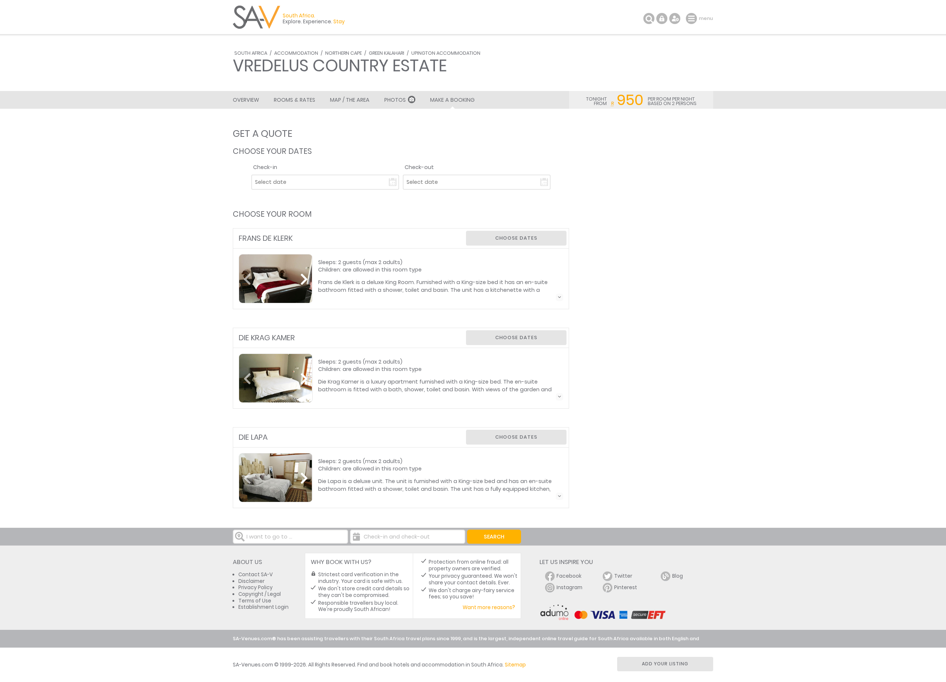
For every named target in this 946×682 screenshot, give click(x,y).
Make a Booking (452, 100)
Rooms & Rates (294, 100)
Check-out (419, 167)
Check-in (265, 167)
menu (692, 18)
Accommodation (296, 53)
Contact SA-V (255, 574)
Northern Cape (343, 53)
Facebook (569, 576)
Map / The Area (350, 100)
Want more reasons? (489, 607)
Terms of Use (254, 600)
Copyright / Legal (259, 594)
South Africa (250, 53)
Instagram (569, 587)
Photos (395, 100)
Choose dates (516, 238)
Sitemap (515, 664)
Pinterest (625, 587)
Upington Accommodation (445, 53)
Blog (677, 576)
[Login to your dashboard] (661, 18)
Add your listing (665, 664)
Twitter (623, 576)
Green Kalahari (386, 53)
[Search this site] (648, 18)
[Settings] (674, 18)
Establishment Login (263, 607)
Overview (246, 100)
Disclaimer (251, 581)
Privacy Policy (255, 587)
